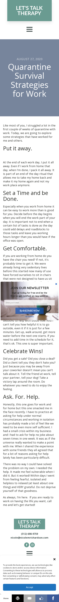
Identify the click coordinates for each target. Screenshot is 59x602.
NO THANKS (29, 317)
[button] (29, 294)
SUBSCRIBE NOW (29, 310)
